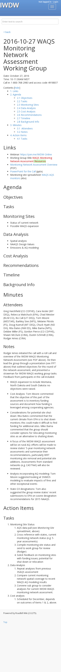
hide (17, 87)
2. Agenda (15, 94)
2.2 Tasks (22, 101)
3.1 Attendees (25, 128)
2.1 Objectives (24, 97)
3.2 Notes (22, 131)
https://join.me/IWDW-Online (36, 154)
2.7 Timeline (23, 118)
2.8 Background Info (28, 121)
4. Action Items (18, 135)
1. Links (14, 91)
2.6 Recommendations (29, 114)
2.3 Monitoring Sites (28, 104)
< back (7, 32)
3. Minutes (16, 125)
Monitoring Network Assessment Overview (33, 164)
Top (5, 622)
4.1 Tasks (22, 138)
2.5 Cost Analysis (26, 111)
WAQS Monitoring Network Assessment (31, 159)
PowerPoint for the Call (23, 171)
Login (55, 2)
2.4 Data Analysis (26, 108)
